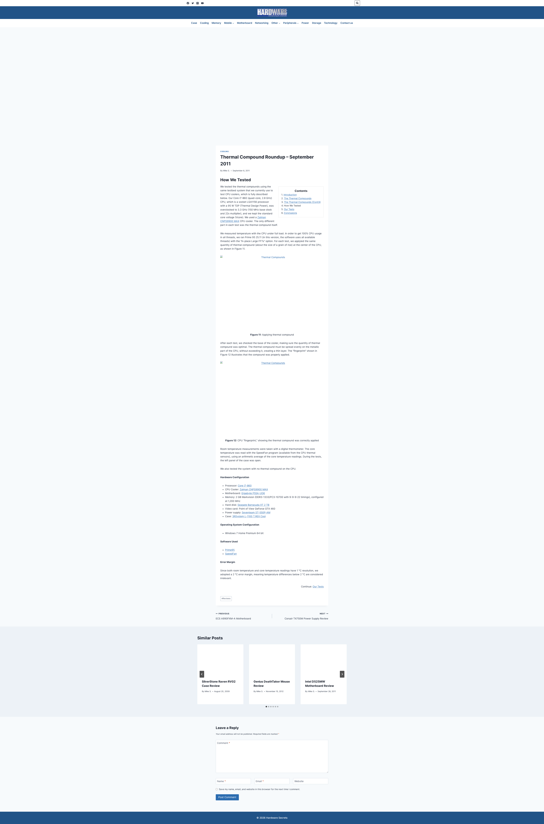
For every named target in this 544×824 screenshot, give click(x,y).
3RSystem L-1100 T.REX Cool (249, 516)
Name (221, 781)
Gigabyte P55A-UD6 (253, 493)
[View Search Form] (357, 3)
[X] (192, 3)
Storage (316, 23)
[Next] (342, 674)
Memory (216, 23)
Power (305, 23)
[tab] (266, 706)
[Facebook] (187, 3)
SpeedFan (231, 553)
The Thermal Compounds (297, 198)
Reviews (226, 598)
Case (194, 23)
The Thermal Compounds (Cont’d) (302, 202)
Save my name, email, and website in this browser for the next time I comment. (259, 789)
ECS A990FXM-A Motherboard (233, 616)
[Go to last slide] (202, 674)
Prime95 (230, 549)
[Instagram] (197, 3)
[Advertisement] (272, 48)
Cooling (204, 23)
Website (299, 781)
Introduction (290, 194)
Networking (261, 23)
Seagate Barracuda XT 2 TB (253, 504)
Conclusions (290, 213)
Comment (223, 743)
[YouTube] (202, 3)
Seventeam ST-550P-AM (256, 512)
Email (260, 781)
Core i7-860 (245, 485)
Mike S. (226, 170)
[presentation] (220, 659)
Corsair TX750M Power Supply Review (306, 616)
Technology (330, 23)
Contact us (346, 23)
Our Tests (289, 209)
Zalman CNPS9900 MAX (254, 489)
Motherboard (244, 23)
